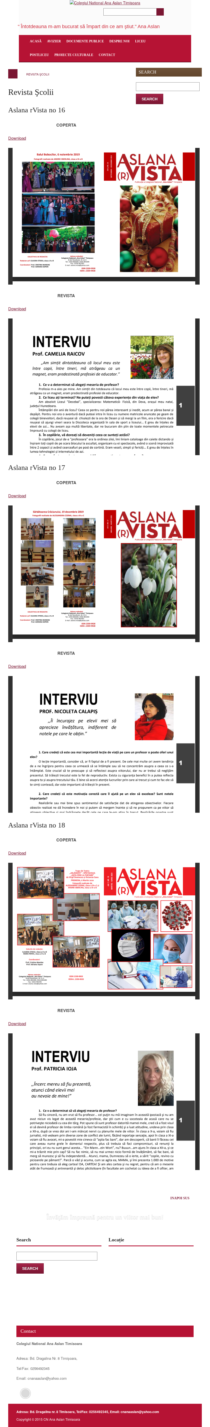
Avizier (54, 41)
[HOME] (13, 73)
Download (17, 138)
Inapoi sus (179, 1198)
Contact (107, 55)
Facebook (25, 1393)
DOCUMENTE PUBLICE (85, 41)
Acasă (36, 41)
